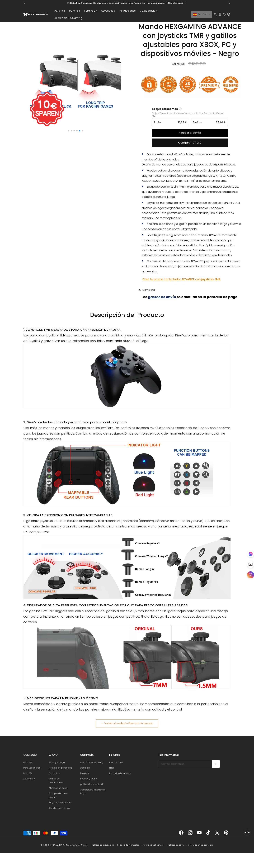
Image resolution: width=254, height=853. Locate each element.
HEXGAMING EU (57, 845)
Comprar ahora (190, 142)
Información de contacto (200, 845)
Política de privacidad (103, 845)
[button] (59, 10)
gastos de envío (162, 296)
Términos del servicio (154, 845)
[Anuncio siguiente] (229, 3)
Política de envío (176, 845)
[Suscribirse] (216, 764)
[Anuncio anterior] (24, 3)
